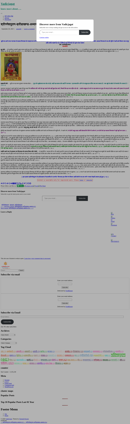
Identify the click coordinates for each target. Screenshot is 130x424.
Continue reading (44, 37)
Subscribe (84, 32)
